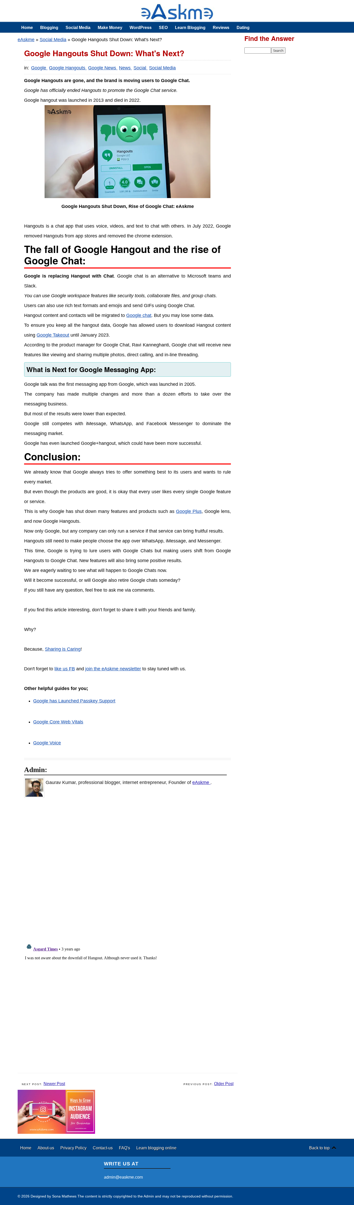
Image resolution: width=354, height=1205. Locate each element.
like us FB (64, 668)
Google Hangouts (68, 67)
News (125, 67)
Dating (243, 27)
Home (27, 27)
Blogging (49, 27)
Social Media (78, 27)
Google (39, 67)
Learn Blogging (190, 27)
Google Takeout (53, 335)
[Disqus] (130, 869)
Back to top (319, 1147)
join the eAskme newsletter (113, 668)
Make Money (110, 27)
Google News (102, 67)
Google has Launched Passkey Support (74, 700)
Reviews (221, 27)
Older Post (223, 1083)
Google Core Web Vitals (58, 721)
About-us (46, 1147)
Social (140, 67)
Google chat (138, 315)
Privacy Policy (74, 1147)
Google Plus (189, 511)
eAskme (26, 39)
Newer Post (54, 1083)
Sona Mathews (64, 1196)
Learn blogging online (156, 1147)
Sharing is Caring (63, 649)
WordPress (141, 27)
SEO (163, 27)
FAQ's (125, 1147)
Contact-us (103, 1147)
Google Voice (47, 742)
